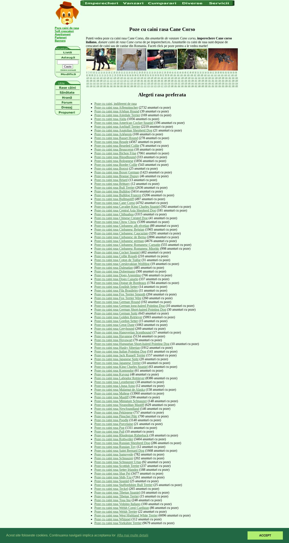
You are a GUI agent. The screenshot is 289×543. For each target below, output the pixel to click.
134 (135, 78)
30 (145, 72)
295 (223, 86)
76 (110, 75)
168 (97, 81)
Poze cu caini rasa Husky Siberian (117, 347)
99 (168, 75)
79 (117, 75)
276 (158, 86)
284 (185, 86)
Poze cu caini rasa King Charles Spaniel (121, 366)
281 (175, 86)
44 (180, 72)
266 (125, 86)
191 (175, 81)
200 (206, 81)
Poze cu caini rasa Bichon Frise (115, 153)
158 (216, 78)
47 (188, 72)
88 (140, 75)
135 (138, 78)
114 (218, 75)
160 (223, 78)
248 (216, 83)
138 (148, 78)
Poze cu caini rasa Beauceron (113, 149)
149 (185, 78)
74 (105, 75)
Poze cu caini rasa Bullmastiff (114, 199)
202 (213, 81)
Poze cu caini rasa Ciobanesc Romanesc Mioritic (126, 248)
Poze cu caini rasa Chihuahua (114, 214)
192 (179, 81)
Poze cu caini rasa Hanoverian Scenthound (122, 332)
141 (158, 78)
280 (172, 86)
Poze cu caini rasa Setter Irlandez (116, 469)
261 (108, 86)
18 (114, 72)
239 (185, 83)
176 (125, 81)
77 (112, 75)
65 (233, 72)
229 (152, 83)
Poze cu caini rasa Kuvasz (111, 374)
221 (125, 83)
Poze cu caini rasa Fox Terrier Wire (117, 298)
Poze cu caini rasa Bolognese (113, 161)
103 (181, 75)
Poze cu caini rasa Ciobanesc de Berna (120, 237)
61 (223, 72)
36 (160, 72)
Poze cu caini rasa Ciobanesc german (119, 241)
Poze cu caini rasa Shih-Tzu (113, 477)
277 (162, 86)
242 (196, 83)
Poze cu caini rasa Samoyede (113, 454)
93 (153, 75)
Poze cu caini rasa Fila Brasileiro (116, 290)
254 (236, 83)
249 (219, 83)
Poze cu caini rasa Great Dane (114, 325)
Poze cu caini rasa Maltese (111, 393)
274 (152, 86)
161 (226, 78)
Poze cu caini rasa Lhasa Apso (114, 386)
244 (202, 83)
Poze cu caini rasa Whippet (112, 519)
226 (141, 83)
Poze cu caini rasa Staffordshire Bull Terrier (123, 485)
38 (165, 72)
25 (132, 72)
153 (199, 78)
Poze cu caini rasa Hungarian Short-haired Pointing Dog (131, 344)
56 (211, 72)
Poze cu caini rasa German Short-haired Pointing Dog (130, 309)
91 (148, 75)
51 (198, 72)
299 (236, 86)
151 (192, 78)
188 (165, 81)
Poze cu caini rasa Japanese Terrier (117, 363)
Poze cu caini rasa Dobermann (114, 271)
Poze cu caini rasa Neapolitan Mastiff (119, 405)
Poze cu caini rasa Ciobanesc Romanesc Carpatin (127, 245)
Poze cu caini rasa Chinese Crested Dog (121, 218)
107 (195, 75)
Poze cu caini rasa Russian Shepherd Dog (122, 443)
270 (138, 86)
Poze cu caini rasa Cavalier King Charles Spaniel (127, 206)
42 (175, 72)
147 (179, 78)
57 (213, 72)
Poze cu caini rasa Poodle (111, 420)
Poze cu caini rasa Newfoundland (116, 408)
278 (165, 86)
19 (117, 72)
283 (182, 86)
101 (174, 75)
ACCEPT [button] (265, 535)
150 (189, 78)
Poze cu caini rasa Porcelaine (113, 424)
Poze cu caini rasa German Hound (117, 302)
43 (178, 72)
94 (156, 75)
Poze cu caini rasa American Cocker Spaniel (123, 123)
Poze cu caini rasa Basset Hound (116, 138)
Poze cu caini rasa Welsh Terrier (115, 511)
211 (91, 83)
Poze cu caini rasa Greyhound (114, 328)
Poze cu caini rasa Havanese (113, 336)
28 (139, 72)
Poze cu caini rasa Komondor (114, 370)
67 (87, 75)
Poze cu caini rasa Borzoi (111, 168)
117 (229, 75)
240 (189, 83)
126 (108, 78)
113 (215, 75)
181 (141, 81)
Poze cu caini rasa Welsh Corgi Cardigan (121, 508)
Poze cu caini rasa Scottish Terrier (116, 466)
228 (148, 83)
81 (123, 75)
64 (231, 72)
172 (111, 81)
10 (94, 72)
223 (131, 83)
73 (102, 75)
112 (212, 75)
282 (179, 86)
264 (118, 86)
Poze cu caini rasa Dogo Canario (116, 279)
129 (118, 78)
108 (198, 75)
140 (155, 78)
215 (104, 83)
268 (131, 86)
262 (111, 86)
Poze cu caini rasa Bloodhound (115, 157)
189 (169, 81)
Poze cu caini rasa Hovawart (113, 340)
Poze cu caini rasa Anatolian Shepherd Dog (123, 130)
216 (108, 83)
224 (135, 83)
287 (196, 86)
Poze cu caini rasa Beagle (111, 142)
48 (190, 72)
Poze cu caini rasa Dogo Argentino (117, 275)
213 (97, 83)
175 (121, 81)
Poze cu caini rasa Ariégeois (113, 134)
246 (209, 83)
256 (91, 86)
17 (112, 72)
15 (106, 72)
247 (213, 83)
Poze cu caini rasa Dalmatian (113, 267)
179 (135, 81)
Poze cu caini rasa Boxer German (116, 172)
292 (213, 86)
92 (150, 75)
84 (130, 75)
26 (134, 72)
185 (155, 81)
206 (226, 81)
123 (97, 78)
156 (209, 78)
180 (138, 81)
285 (189, 86)
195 (189, 81)
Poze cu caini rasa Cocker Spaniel (117, 252)
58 (216, 72)
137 (145, 78)
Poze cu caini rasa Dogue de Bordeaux (120, 283)
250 (223, 83)
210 (87, 83)
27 (137, 72)
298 (233, 86)
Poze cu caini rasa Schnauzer (113, 458)
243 (199, 83)
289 (202, 86)
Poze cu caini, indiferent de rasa (115, 103)
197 (196, 81)
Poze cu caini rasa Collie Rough (115, 256)
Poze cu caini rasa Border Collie (115, 164)
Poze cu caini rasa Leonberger (114, 382)
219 (118, 83)
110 (205, 75)
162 (229, 78)
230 (155, 83)
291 (209, 86)
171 (108, 81)
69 (92, 75)
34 (155, 72)
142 (162, 78)
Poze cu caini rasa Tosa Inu (112, 500)
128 (114, 78)
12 (99, 72)
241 (192, 83)
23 (127, 72)
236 (175, 83)
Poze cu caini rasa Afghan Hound (116, 111)
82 (125, 75)
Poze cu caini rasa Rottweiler (113, 439)
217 (111, 83)
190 (172, 81)
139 (152, 78)
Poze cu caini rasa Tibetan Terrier (116, 496)
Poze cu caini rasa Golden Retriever (118, 317)
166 (91, 81)
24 (129, 72)
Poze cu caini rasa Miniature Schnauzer (120, 401)
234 (169, 83)
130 (121, 78)
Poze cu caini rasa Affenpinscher (116, 107)
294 (219, 86)
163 (233, 78)
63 (228, 72)
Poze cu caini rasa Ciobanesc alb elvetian (121, 225)
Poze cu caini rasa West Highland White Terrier (126, 515)
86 (135, 75)
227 (145, 83)
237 (179, 83)
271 (141, 86)
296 (226, 86)
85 (133, 75)
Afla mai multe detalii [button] (132, 535)
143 (165, 78)
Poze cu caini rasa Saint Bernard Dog (119, 450)
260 (104, 86)
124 (101, 78)
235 (172, 83)
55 (208, 72)
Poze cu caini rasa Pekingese (113, 412)
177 (128, 81)
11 (96, 72)
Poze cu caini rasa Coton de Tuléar (117, 260)
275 (155, 86)
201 (209, 81)
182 (145, 81)
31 (147, 72)
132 (128, 78)
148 (182, 78)
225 (138, 83)
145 (172, 78)
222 (128, 83)
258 (97, 86)
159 (219, 78)
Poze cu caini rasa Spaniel (111, 481)
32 (150, 72)
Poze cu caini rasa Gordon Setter (116, 321)
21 (122, 72)
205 (223, 81)
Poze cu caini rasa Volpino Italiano (117, 504)
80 (120, 75)
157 (213, 78)
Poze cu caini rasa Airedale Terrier (117, 115)
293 (216, 86)
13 (101, 72)
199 (202, 81)
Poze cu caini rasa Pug (109, 427)
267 (128, 86)
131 (125, 78)
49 (193, 72)
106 (191, 75)
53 (203, 72)
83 (128, 75)
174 (118, 81)
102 (178, 75)
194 (185, 81)
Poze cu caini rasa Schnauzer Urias (117, 462)
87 (138, 75)
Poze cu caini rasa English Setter (116, 286)
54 (205, 72)
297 (229, 86)
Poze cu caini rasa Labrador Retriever (119, 378)
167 (94, 81)
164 (236, 78)
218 (114, 83)
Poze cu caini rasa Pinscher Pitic (115, 416)
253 (233, 83)
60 (221, 72)
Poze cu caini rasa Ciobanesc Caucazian (121, 233)
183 (148, 81)
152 (196, 78)
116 (225, 75)
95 (158, 75)
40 (170, 72)
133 (131, 78)
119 (235, 75)
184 (152, 81)
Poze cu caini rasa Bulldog (112, 191)
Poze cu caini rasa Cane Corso (114, 203)
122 (94, 78)
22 (124, 72)
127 (111, 78)
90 (145, 75)
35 (157, 72)
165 (87, 81)
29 (142, 72)
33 (152, 72)
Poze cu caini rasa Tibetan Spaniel (117, 492)
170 (104, 81)
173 (114, 81)
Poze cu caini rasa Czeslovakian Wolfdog (122, 264)
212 (94, 83)
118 (232, 75)
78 (115, 75)
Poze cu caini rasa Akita (110, 119)
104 (185, 75)
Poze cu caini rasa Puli (109, 431)
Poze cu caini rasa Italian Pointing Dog (120, 351)
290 (206, 86)
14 (104, 72)
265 (121, 86)
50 (195, 72)
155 (206, 78)
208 (233, 81)
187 (162, 81)
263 (114, 86)
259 (101, 86)
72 (100, 75)
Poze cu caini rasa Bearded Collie (116, 145)
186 (158, 81)
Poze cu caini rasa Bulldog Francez (117, 195)
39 (167, 72)
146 (175, 78)
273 (148, 86)
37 (162, 72)
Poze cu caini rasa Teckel (111, 488)
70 (95, 75)
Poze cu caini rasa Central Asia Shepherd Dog (125, 210)
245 (206, 83)
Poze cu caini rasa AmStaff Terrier (117, 126)
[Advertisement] (157, 15)
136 (141, 78)
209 (236, 81)
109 (202, 75)
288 (199, 86)
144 (169, 78)
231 (158, 83)
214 (101, 83)
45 (183, 72)
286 (192, 86)
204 (219, 81)
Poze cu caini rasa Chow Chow (115, 222)
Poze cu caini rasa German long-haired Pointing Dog (129, 306)
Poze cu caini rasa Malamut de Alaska (119, 389)
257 (94, 86)
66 (236, 72)
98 (166, 75)
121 (91, 78)
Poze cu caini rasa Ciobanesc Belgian (119, 229)
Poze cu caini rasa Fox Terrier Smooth (119, 294)
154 (202, 78)
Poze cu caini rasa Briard (111, 180)
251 (226, 83)
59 (218, 72)
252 (229, 83)
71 (97, 75)
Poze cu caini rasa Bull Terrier (114, 187)
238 (182, 83)
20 (119, 72)
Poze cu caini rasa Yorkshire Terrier (118, 523)
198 (199, 81)
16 (109, 72)
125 (104, 78)
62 (226, 72)
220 (121, 83)
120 (87, 78)
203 (216, 81)
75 (107, 75)
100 (171, 75)
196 (192, 81)
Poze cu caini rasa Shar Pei (112, 473)
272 (145, 86)
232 (162, 83)
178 (131, 81)
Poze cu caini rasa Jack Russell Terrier (119, 355)
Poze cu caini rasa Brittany (112, 184)
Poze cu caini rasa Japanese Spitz (116, 359)
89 (143, 75)
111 (208, 75)
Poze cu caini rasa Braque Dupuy (116, 176)
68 (90, 75)
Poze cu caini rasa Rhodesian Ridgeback (121, 435)
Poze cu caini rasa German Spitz (116, 313)
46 (185, 72)
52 (200, 72)
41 (172, 72)
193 (182, 81)
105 (188, 75)
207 (229, 81)
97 (163, 75)
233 (165, 83)
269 (135, 86)
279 (169, 86)
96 (161, 75)
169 (101, 81)
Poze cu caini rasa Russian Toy (115, 447)
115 (222, 75)
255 (87, 86)
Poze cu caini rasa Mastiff (111, 397)
